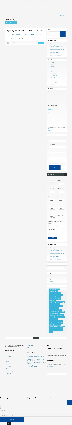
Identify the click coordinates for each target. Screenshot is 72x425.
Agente (49, 213)
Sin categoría (52, 281)
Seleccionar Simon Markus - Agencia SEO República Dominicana (57, 381)
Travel (16, 36)
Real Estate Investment (53, 277)
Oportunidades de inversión (54, 313)
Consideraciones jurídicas (53, 315)
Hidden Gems (59, 309)
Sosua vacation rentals (53, 328)
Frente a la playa (53, 80)
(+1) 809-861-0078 (50, 366)
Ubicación (50, 177)
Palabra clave (60, 213)
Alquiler (25, 13)
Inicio (10, 13)
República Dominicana (57, 302)
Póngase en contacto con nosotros (49, 13)
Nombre (50, 138)
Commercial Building (53, 62)
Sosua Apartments (62, 326)
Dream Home (52, 306)
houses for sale (57, 311)
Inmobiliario (60, 322)
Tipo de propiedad (52, 188)
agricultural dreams (53, 293)
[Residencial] (52, 191)
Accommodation (52, 289)
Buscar (49, 29)
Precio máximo (51, 196)
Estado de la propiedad (59, 179)
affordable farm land (53, 291)
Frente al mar (53, 84)
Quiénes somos (37, 13)
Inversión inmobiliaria (53, 320)
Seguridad (51, 71)
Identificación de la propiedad (52, 222)
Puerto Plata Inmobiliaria (53, 322)
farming (51, 307)
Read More (41, 42)
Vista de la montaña (54, 82)
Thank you (51, 43)
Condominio (52, 68)
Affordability (57, 289)
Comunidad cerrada (54, 75)
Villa (7, 359)
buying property (58, 296)
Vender (20, 13)
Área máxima (51, 230)
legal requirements (60, 315)
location (57, 317)
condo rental (59, 298)
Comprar (15, 13)
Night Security (53, 77)
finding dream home (52, 309)
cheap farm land (53, 298)
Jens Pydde (13, 42)
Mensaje (50, 155)
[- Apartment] (52, 192)
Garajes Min (59, 204)
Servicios (30, 13)
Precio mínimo (60, 188)
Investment (63, 311)
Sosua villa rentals (59, 328)
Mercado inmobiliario (55, 324)
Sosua (56, 326)
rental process (51, 326)
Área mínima (60, 222)
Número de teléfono (53, 150)
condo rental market (52, 300)
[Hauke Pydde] (52, 217)
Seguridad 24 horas (54, 73)
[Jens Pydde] (52, 216)
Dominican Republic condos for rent (54, 304)
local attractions (52, 317)
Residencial (51, 64)
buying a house (52, 296)
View (6, 368)
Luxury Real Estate (61, 317)
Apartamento (53, 66)
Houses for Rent (52, 311)
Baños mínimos (51, 204)
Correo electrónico (52, 144)
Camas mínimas (60, 196)
